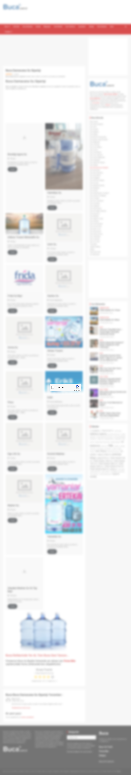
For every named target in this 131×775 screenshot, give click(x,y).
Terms (78, 390)
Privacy (75, 390)
